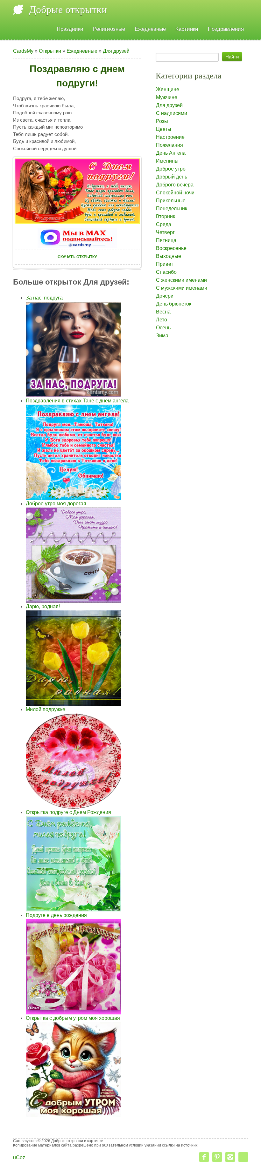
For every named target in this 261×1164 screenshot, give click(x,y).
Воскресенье (171, 248)
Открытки (50, 51)
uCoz (19, 1157)
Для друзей (116, 51)
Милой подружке (45, 709)
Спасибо (166, 272)
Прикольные (171, 200)
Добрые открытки (68, 9)
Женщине (167, 89)
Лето (161, 319)
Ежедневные (82, 51)
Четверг (165, 232)
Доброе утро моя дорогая (56, 503)
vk (243, 1157)
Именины (167, 161)
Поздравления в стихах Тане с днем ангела (77, 400)
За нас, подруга (44, 297)
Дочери (164, 296)
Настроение (170, 137)
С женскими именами (181, 280)
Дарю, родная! (43, 606)
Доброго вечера (175, 184)
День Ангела (171, 153)
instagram (230, 1157)
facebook (204, 1157)
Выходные (168, 256)
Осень (163, 327)
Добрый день (171, 176)
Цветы (163, 129)
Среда (163, 224)
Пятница (166, 240)
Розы (162, 121)
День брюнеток (173, 303)
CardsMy (23, 51)
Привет (164, 264)
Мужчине (166, 97)
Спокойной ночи (175, 192)
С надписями (171, 113)
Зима (162, 335)
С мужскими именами (181, 288)
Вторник (165, 216)
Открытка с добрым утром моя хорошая (73, 1018)
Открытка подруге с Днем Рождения (68, 812)
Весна (163, 311)
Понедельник (171, 208)
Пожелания (169, 145)
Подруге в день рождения (56, 915)
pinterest (217, 1157)
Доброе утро (171, 169)
